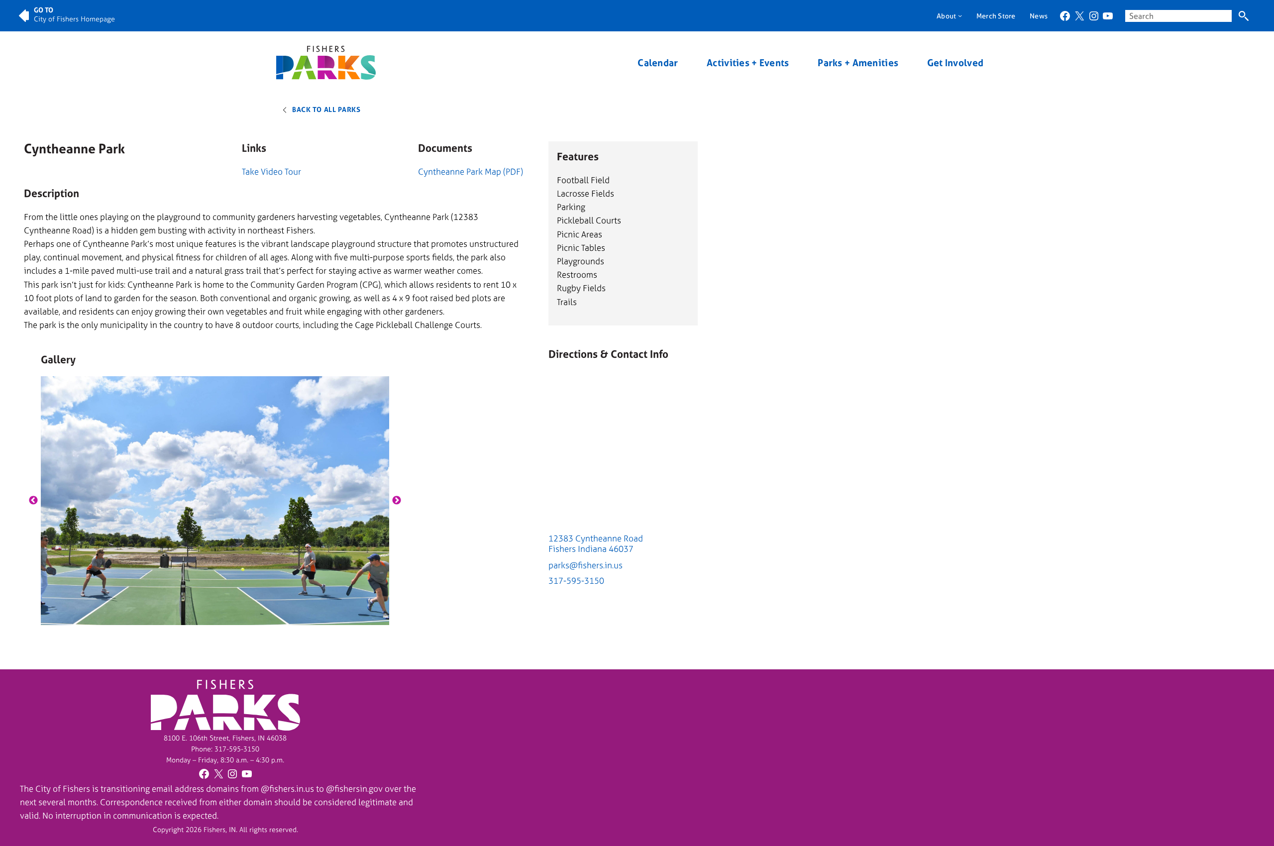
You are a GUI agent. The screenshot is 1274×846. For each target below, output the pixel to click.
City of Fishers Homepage (74, 18)
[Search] (1243, 16)
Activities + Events (748, 63)
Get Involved (955, 63)
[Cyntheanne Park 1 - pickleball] (215, 500)
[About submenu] (960, 15)
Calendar (657, 63)
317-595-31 (232, 748)
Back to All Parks (326, 109)
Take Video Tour (271, 171)
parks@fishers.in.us (585, 565)
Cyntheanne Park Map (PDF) (470, 171)
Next (397, 500)
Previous (33, 500)
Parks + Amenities (858, 63)
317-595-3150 (576, 580)
